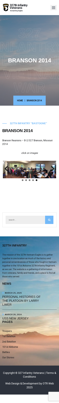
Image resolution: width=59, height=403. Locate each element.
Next (52, 169)
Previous (7, 169)
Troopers (7, 331)
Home (20, 100)
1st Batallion (8, 336)
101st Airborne (10, 346)
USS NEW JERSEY (15, 318)
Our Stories (8, 357)
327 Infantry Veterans (31, 372)
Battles (6, 352)
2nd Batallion (9, 341)
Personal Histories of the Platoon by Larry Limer (21, 300)
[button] (53, 7)
